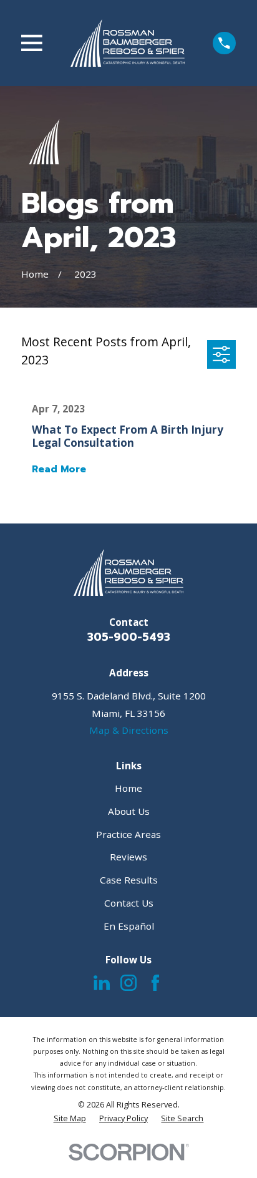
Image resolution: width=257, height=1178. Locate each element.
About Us (129, 811)
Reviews (128, 856)
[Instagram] (128, 983)
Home (128, 788)
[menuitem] (70, 1118)
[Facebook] (155, 983)
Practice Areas (128, 834)
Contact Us (128, 903)
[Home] (127, 42)
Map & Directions (128, 730)
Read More (59, 469)
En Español (129, 926)
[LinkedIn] (102, 983)
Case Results (129, 880)
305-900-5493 (128, 637)
